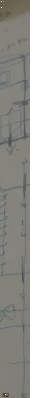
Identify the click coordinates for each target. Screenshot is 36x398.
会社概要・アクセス (31, 5)
